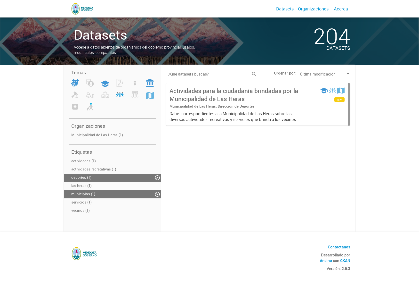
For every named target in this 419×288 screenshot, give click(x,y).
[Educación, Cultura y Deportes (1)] (105, 85)
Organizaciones (313, 9)
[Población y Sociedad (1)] (120, 97)
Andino (326, 260)
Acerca (341, 9)
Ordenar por (284, 73)
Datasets (285, 9)
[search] (254, 74)
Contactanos (339, 247)
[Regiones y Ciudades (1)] (150, 97)
